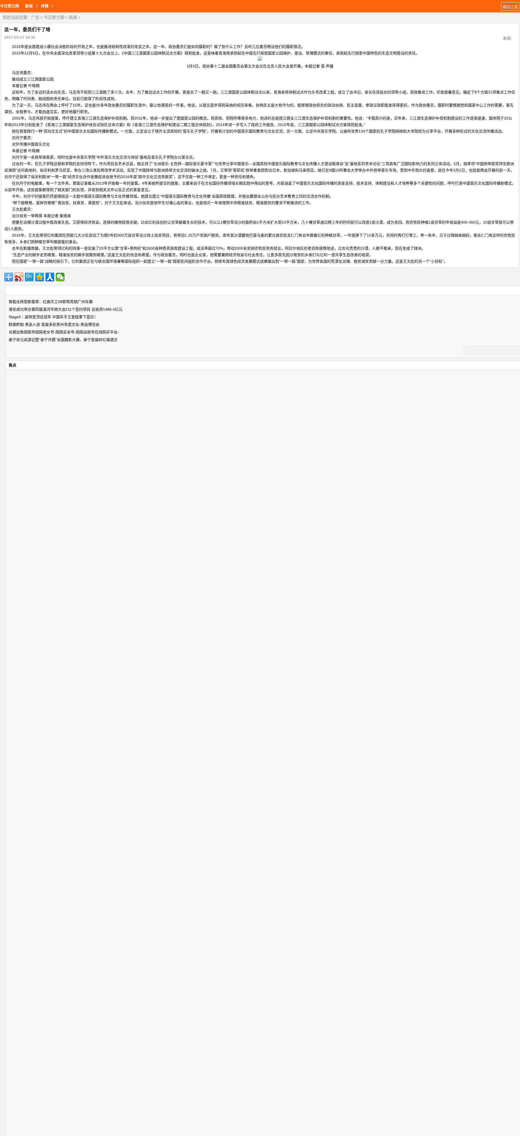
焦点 (12, 365)
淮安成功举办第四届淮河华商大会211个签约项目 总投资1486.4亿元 (65, 309)
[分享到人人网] (50, 277)
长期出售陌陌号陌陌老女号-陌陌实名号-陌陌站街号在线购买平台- (64, 332)
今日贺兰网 (9, 6)
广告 (35, 17)
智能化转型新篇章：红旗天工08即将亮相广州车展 (51, 302)
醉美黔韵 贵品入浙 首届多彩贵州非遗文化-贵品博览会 (54, 324)
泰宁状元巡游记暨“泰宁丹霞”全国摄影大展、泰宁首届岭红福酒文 (63, 339)
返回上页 (510, 7)
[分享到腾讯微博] (29, 277)
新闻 (73, 17)
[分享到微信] (60, 277)
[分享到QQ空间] (39, 277)
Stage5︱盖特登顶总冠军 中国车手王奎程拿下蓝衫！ (53, 317)
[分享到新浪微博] (19, 277)
